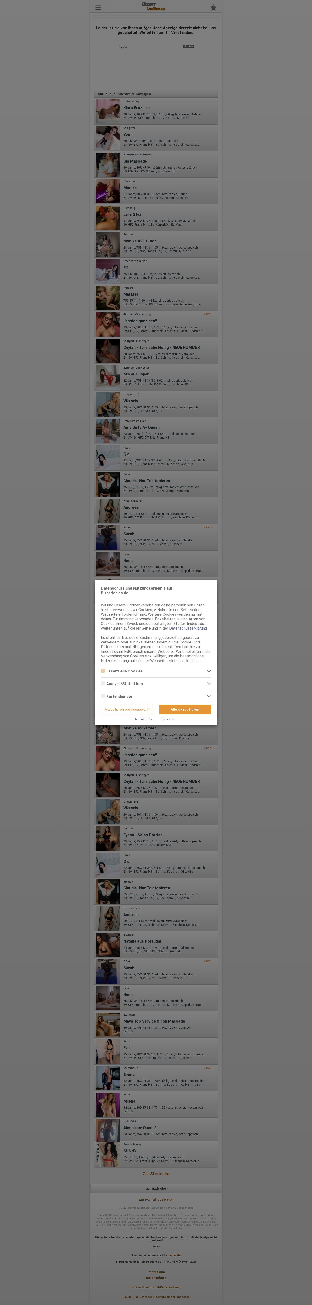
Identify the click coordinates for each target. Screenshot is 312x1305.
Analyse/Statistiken (124, 683)
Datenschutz (143, 719)
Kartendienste (119, 696)
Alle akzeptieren (185, 709)
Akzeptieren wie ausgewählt (127, 709)
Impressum (167, 719)
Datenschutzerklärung (188, 628)
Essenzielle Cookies (124, 671)
